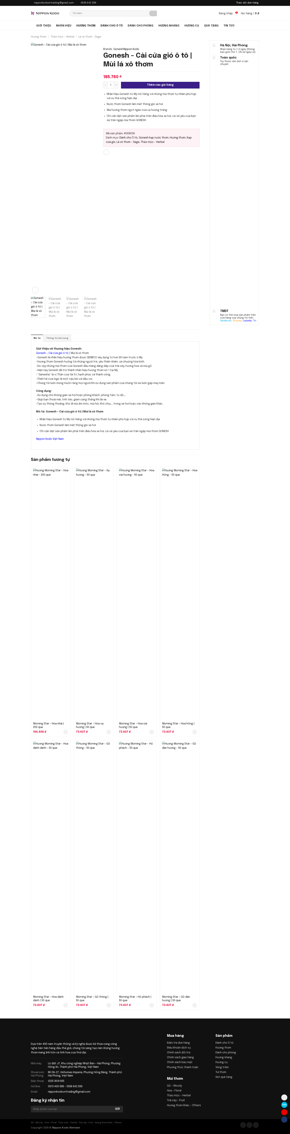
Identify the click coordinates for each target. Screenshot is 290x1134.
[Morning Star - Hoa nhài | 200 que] (50, 594)
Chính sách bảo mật (179, 1062)
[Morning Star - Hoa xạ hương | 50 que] (93, 594)
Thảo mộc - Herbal (62, 36)
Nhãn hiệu (63, 25)
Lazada (247, 321)
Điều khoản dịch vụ (179, 1047)
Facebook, (226, 321)
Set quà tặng (223, 1077)
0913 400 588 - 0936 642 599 (65, 1086)
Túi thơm (220, 1072)
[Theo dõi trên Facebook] (243, 1125)
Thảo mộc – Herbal (179, 1095)
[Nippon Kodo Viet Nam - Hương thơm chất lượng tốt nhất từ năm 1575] (47, 13)
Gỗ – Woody (174, 1085)
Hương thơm (85, 25)
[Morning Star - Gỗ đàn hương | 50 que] (180, 867)
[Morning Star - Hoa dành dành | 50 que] (50, 867)
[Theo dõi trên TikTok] (249, 1125)
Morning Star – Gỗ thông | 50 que (92, 999)
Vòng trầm (222, 1067)
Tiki (254, 321)
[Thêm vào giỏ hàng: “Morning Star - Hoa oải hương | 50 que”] (151, 732)
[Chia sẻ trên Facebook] (106, 152)
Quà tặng (211, 25)
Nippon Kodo (131, 49)
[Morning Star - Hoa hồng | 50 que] (180, 594)
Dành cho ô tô (112, 25)
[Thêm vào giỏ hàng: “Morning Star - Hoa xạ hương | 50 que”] (108, 732)
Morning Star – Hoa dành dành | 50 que (48, 999)
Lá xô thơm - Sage (89, 36)
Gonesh (118, 49)
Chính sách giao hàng (180, 1057)
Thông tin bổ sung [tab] (57, 338)
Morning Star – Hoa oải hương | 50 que (133, 725)
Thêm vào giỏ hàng (160, 85)
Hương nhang (169, 25)
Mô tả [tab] (37, 338)
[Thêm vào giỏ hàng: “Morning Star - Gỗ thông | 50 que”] (108, 1005)
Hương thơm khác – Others (184, 1105)
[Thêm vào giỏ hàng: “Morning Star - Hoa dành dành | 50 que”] (65, 1005)
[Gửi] (153, 13)
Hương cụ (191, 25)
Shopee (237, 321)
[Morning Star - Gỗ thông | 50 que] (93, 867)
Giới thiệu (43, 25)
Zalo (284, 1104)
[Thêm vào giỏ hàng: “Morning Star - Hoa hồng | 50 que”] (194, 732)
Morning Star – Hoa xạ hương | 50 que (90, 725)
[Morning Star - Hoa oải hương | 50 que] (136, 594)
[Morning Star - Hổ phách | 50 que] (136, 867)
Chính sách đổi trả (178, 1052)
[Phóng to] (35, 290)
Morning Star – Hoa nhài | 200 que (48, 725)
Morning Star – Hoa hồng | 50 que (178, 725)
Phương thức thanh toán (182, 1067)
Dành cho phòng (140, 25)
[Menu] (32, 25)
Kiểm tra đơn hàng (178, 1042)
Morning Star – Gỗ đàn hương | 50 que (176, 999)
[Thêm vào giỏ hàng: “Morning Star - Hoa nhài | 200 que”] (65, 732)
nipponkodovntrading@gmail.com (69, 1091)
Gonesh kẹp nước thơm (153, 137)
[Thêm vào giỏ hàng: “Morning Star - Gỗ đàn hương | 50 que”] (194, 1005)
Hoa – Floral (174, 1090)
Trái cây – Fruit (176, 1100)
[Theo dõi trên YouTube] (256, 1125)
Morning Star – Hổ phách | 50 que (135, 999)
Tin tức (229, 25)
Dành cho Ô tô (128, 137)
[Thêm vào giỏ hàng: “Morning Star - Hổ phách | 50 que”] (151, 1005)
